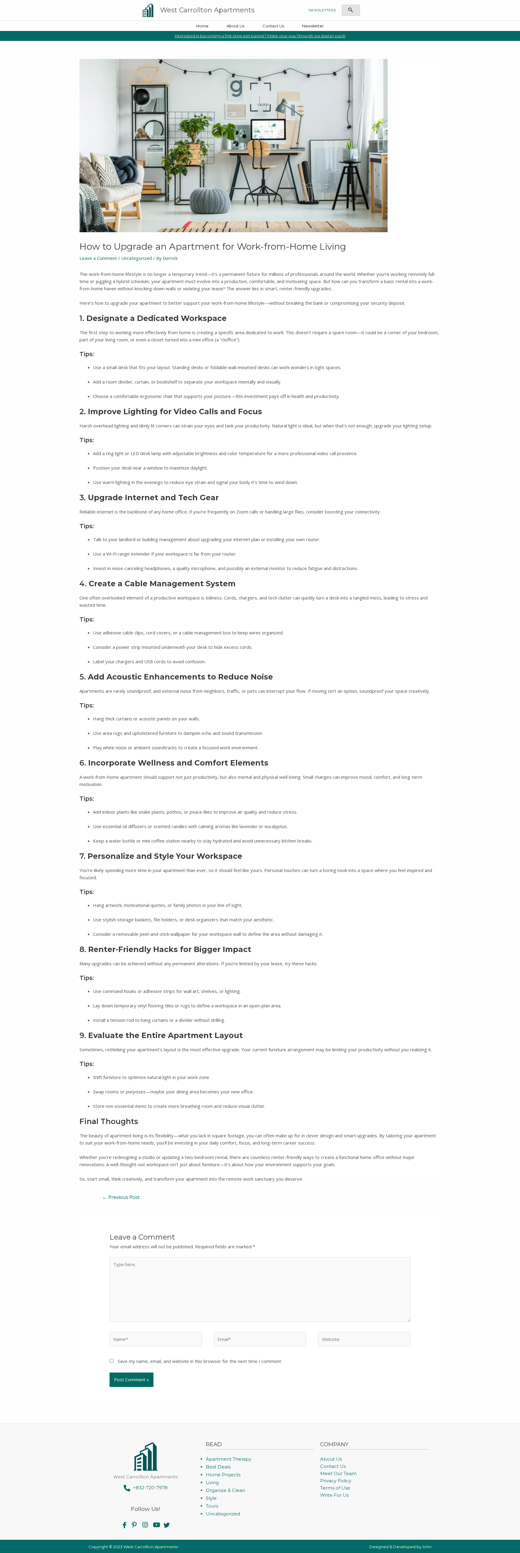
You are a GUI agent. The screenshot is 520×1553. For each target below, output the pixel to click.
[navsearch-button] (350, 10)
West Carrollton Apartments (207, 10)
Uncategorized (136, 258)
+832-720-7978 (149, 1487)
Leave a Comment (98, 258)
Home (202, 25)
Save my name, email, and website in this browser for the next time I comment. (200, 1361)
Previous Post (121, 1197)
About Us (235, 25)
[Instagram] (145, 1524)
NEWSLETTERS (322, 10)
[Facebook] (124, 1524)
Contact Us (273, 25)
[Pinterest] (135, 1524)
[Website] (364, 1340)
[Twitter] (166, 1524)
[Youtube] (156, 1524)
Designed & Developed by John (400, 1546)
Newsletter (313, 25)
